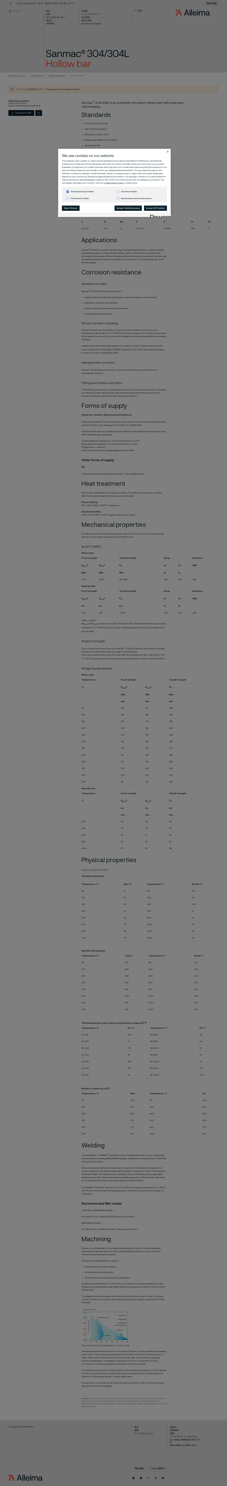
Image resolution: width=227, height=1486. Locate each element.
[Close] (168, 152)
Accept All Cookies (155, 208)
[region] (114, 183)
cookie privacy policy (114, 183)
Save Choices (70, 208)
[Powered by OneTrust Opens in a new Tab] (160, 215)
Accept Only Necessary (128, 208)
